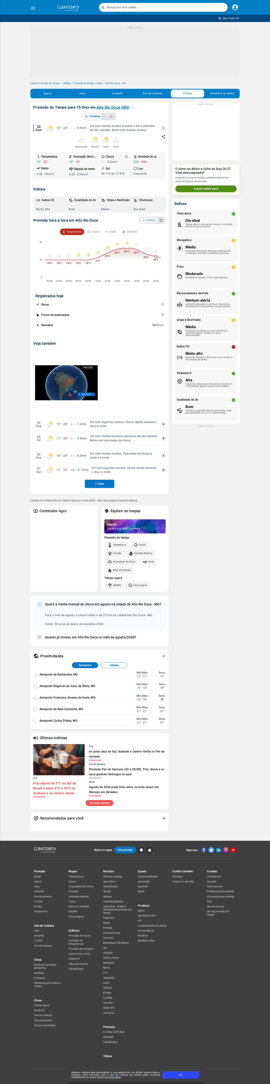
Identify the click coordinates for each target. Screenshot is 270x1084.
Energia (107, 927)
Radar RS (108, 1007)
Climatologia (76, 968)
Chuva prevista (43, 1020)
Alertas (107, 896)
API (140, 920)
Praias (38, 906)
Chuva (142, 545)
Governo (108, 937)
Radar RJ (39, 1010)
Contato (212, 871)
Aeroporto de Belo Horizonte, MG (61, 709)
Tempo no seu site (183, 881)
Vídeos (107, 1056)
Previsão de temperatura (76, 942)
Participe (177, 876)
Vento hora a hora (79, 953)
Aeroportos (85, 665)
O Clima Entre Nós (114, 1031)
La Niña (107, 997)
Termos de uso (215, 906)
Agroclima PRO (147, 915)
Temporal (108, 977)
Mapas (73, 871)
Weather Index (146, 940)
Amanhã (117, 93)
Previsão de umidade (81, 948)
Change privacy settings (220, 896)
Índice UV (74, 958)
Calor (106, 982)
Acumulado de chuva (81, 886)
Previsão (39, 871)
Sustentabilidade (113, 901)
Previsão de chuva (79, 935)
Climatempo (125, 849)
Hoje (83, 93)
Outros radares (43, 1015)
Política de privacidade (108, 1077)
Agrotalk (108, 1036)
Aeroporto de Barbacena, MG (58, 674)
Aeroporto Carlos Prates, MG (58, 720)
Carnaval (108, 1012)
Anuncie (212, 881)
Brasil (37, 876)
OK (180, 1074)
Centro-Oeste (111, 957)
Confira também (182, 871)
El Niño (107, 992)
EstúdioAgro (110, 1042)
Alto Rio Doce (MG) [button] (112, 107)
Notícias (108, 871)
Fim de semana (152, 93)
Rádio (141, 891)
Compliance (214, 876)
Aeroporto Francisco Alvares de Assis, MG (67, 697)
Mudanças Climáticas (116, 942)
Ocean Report (146, 930)
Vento (151, 561)
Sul (105, 947)
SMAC (141, 910)
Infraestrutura (111, 932)
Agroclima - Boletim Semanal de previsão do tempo (117, 909)
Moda (106, 922)
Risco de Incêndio (122, 570)
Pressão (117, 553)
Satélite (117, 585)
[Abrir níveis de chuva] (126, 156)
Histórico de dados (222, 93)
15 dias (187, 93)
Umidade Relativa (143, 553)
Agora (47, 93)
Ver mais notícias (99, 802)
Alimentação (110, 886)
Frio (105, 972)
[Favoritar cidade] (132, 107)
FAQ (209, 901)
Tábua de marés (78, 963)
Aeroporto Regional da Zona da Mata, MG (67, 686)
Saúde (107, 891)
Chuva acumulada (45, 1025)
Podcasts (39, 977)
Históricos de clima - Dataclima (46, 966)
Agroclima (109, 881)
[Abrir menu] (33, 8)
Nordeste (108, 962)
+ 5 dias (99, 483)
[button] (229, 18)
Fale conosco (215, 886)
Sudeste (108, 952)
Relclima (39, 973)
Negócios (108, 917)
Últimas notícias (112, 876)
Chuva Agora (140, 585)
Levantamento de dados (152, 925)
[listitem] (51, 205)
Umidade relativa (79, 896)
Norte (106, 967)
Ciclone (107, 987)
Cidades (114, 665)
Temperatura (119, 545)
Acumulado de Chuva (124, 561)
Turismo (108, 1002)
